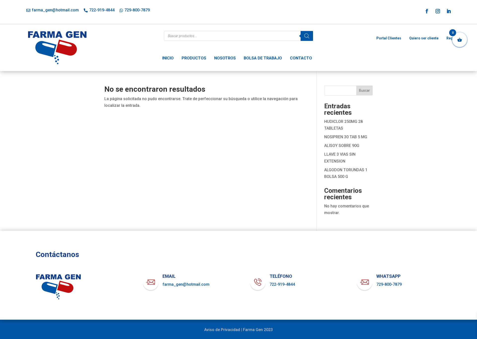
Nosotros (225, 58)
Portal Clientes (388, 38)
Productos (194, 58)
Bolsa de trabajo (263, 58)
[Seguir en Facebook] (426, 11)
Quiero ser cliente (423, 38)
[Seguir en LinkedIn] (448, 11)
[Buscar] (307, 36)
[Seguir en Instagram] (437, 11)
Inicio (168, 58)
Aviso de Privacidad (222, 329)
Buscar (364, 90)
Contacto (301, 58)
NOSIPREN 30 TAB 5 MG (345, 137)
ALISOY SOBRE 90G (341, 145)
